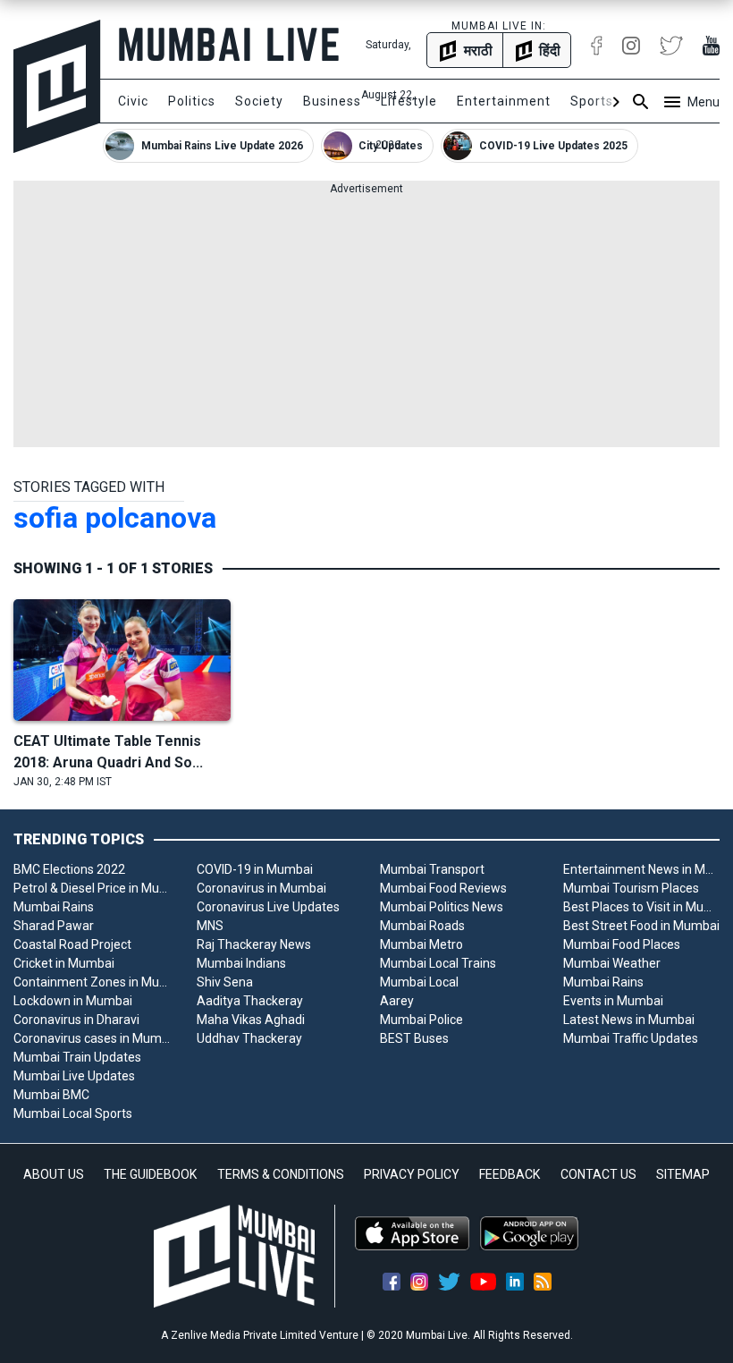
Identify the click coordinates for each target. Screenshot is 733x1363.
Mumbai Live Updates (74, 1076)
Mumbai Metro (421, 944)
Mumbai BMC (51, 1095)
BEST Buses (414, 1038)
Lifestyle (409, 101)
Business (332, 101)
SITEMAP (683, 1174)
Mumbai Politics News (441, 907)
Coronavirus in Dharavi (76, 1019)
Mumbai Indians (241, 963)
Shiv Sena (225, 982)
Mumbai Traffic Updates (630, 1038)
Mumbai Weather (612, 963)
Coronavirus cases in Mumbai (91, 1038)
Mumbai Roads (422, 926)
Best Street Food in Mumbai (641, 926)
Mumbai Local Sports (72, 1113)
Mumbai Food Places (621, 944)
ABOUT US (53, 1174)
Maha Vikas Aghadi (251, 1019)
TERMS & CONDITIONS (280, 1174)
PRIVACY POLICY (411, 1174)
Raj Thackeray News (254, 944)
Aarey (397, 1001)
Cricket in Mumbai (63, 963)
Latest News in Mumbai (629, 1019)
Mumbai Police (421, 1019)
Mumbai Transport (432, 869)
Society (259, 101)
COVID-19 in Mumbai (255, 869)
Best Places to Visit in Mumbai (641, 907)
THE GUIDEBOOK (150, 1174)
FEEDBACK (509, 1174)
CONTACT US (598, 1174)
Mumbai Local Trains (438, 963)
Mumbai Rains (53, 907)
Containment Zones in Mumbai (91, 982)
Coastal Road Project (72, 944)
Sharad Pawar (53, 926)
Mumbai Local (419, 982)
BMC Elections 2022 (69, 869)
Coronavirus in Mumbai (261, 888)
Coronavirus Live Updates (268, 907)
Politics (191, 101)
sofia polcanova (114, 518)
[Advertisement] (366, 322)
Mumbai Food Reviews (443, 888)
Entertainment (504, 101)
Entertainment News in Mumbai (641, 869)
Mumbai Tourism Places (631, 888)
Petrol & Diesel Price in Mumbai (91, 888)
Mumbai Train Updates (77, 1057)
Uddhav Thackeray (249, 1038)
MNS (210, 926)
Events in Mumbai (613, 1001)
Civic (133, 101)
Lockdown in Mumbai (72, 1001)
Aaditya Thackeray (250, 1001)
